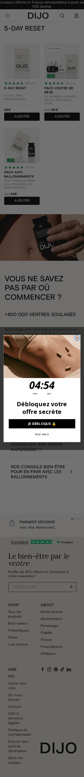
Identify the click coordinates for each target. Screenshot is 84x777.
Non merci (42, 434)
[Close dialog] (77, 338)
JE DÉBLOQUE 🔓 (42, 423)
